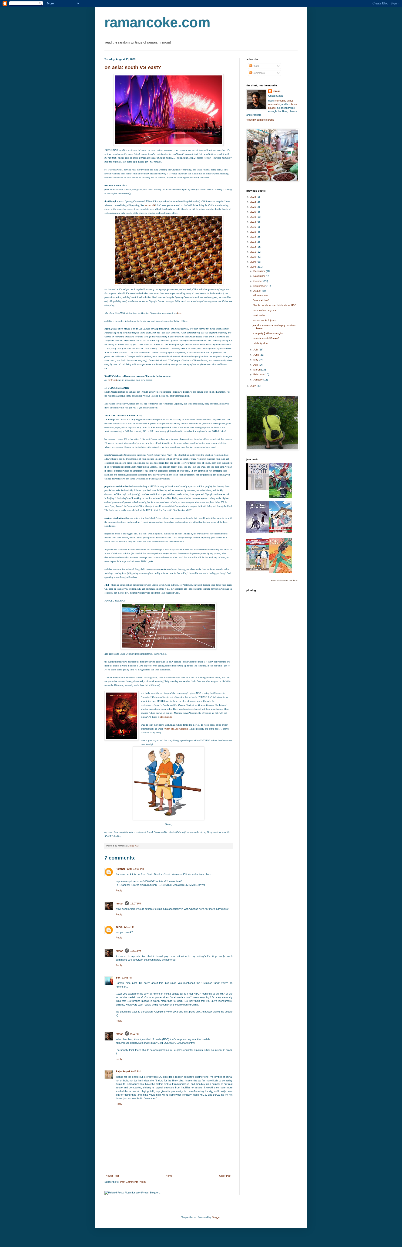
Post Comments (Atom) (133, 1181)
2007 (253, 385)
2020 (253, 211)
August (257, 290)
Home (169, 1175)
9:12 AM (134, 1033)
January (258, 379)
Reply (119, 890)
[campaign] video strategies (268, 333)
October (258, 281)
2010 (253, 256)
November (259, 276)
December (259, 271)
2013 (253, 241)
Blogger (216, 1217)
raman (119, 903)
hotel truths (259, 315)
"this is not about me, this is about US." (274, 305)
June (256, 354)
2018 (253, 221)
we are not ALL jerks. (264, 320)
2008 (253, 266)
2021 (253, 206)
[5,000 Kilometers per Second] (257, 532)
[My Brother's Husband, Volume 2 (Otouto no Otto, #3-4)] (280, 532)
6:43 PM (136, 1071)
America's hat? (261, 300)
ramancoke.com (157, 22)
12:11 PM (129, 926)
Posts (255, 66)
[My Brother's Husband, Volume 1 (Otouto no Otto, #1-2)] (257, 569)
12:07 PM (135, 903)
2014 (253, 236)
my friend (112, 380)
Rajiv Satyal (123, 1071)
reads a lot (274, 104)
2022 (253, 201)
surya (119, 926)
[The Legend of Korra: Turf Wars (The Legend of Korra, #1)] (280, 496)
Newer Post (112, 1175)
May (256, 359)
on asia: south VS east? (132, 67)
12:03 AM (127, 977)
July (256, 349)
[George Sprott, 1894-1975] (257, 489)
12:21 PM (135, 950)
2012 (253, 246)
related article (166, 717)
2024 (253, 196)
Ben (118, 977)
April (256, 364)
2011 (253, 251)
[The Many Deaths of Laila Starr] (280, 572)
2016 (253, 226)
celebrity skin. (260, 343)
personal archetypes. (265, 310)
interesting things (284, 100)
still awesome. (260, 295)
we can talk (150, 205)
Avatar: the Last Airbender (176, 728)
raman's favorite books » (284, 580)
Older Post (225, 1175)
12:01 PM (138, 868)
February (259, 374)
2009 (253, 261)
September (259, 286)
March (257, 369)
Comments (258, 72)
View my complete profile (260, 119)
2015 (253, 231)
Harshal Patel (124, 868)
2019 (253, 216)
